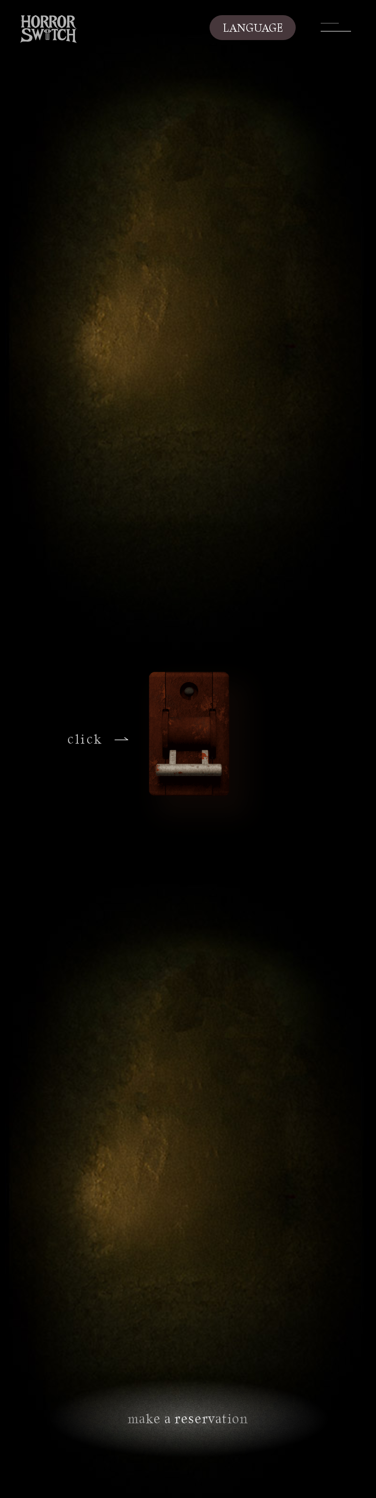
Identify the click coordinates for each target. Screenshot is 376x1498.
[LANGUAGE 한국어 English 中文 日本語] (253, 27)
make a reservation (188, 1418)
